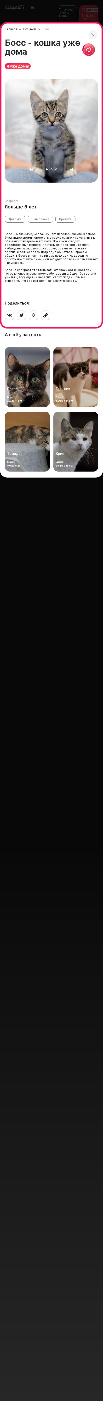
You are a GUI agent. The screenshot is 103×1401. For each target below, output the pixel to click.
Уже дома (30, 29)
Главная (11, 29)
